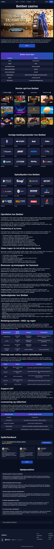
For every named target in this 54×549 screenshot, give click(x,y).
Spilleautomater (46, 92)
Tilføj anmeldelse (46, 442)
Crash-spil (33, 92)
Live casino (19, 92)
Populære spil (6, 92)
